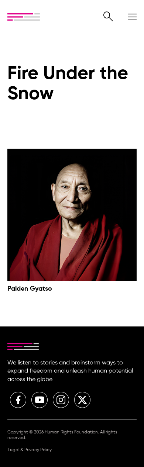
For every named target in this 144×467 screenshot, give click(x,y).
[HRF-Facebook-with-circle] (18, 400)
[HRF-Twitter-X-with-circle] (82, 400)
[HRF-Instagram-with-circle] (61, 400)
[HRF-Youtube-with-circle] (39, 400)
